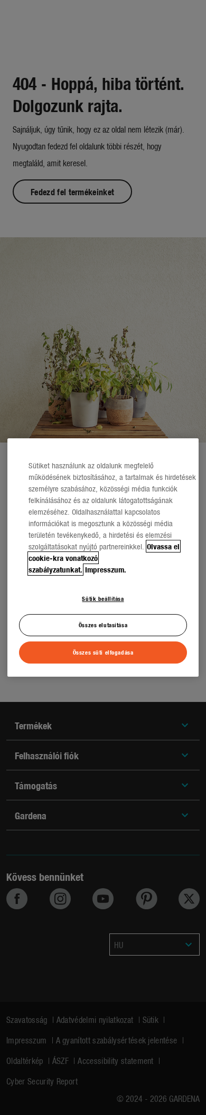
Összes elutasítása (103, 625)
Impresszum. (105, 569)
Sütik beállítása (103, 598)
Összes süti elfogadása (103, 652)
